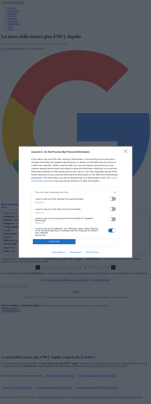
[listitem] (75, 192)
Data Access (75, 252)
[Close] (126, 152)
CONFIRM (54, 241)
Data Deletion (58, 252)
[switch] (112, 199)
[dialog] (75, 202)
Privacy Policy (92, 252)
